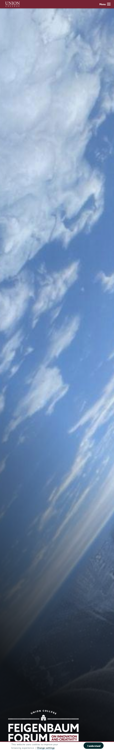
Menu (102, 4)
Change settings (46, 748)
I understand (93, 746)
